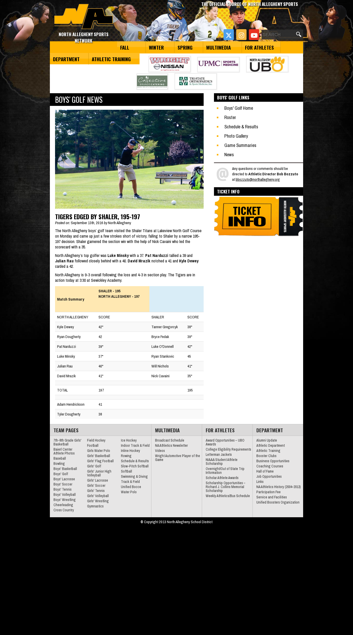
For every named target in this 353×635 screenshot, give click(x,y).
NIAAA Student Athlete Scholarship (221, 461)
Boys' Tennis (62, 489)
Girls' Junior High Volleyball (99, 473)
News (229, 154)
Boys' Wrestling (64, 499)
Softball (126, 471)
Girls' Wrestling (98, 501)
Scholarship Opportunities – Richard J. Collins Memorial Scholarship (225, 487)
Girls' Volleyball (98, 495)
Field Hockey (96, 440)
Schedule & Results (241, 126)
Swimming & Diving (134, 476)
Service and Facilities (271, 497)
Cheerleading (63, 505)
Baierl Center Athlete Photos (64, 451)
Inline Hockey (130, 450)
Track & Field (130, 481)
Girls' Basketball (98, 455)
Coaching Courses (269, 466)
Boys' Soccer (62, 484)
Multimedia (218, 47)
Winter (156, 47)
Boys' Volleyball (64, 494)
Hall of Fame (265, 471)
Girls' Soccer (96, 485)
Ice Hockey (129, 440)
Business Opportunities (272, 461)
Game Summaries (240, 145)
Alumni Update (266, 440)
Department (66, 58)
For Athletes (259, 47)
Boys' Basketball (65, 468)
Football (92, 445)
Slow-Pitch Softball (135, 466)
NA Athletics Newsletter (171, 445)
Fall (124, 47)
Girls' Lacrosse (97, 480)
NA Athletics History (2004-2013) (278, 486)
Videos (160, 450)
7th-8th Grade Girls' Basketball (67, 442)
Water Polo (129, 492)
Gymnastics (95, 506)
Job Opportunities (269, 476)
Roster (230, 117)
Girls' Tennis (96, 490)
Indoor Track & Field (135, 445)
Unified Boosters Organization (278, 502)
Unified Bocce (131, 486)
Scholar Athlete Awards (222, 477)
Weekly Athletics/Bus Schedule (228, 495)
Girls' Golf (94, 466)
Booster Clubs (266, 455)
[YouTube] (254, 34)
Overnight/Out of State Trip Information (225, 470)
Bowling (59, 463)
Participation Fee (268, 492)
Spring (185, 47)
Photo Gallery (236, 136)
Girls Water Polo (98, 450)
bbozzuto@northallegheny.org (258, 179)
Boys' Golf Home (238, 108)
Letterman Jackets (219, 454)
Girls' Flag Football (100, 461)
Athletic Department (270, 445)
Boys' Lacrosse (64, 479)
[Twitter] (229, 34)
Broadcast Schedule (169, 440)
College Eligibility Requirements (228, 449)
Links (260, 481)
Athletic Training (111, 58)
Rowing (126, 455)
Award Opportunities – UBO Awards (225, 442)
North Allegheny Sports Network (83, 17)
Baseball (59, 458)
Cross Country (63, 510)
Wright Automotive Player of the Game (177, 457)
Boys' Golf (60, 474)
